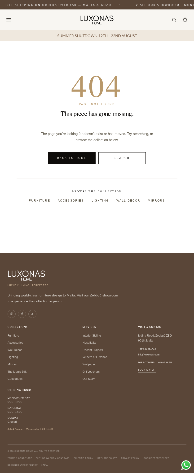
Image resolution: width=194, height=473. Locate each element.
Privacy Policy (130, 458)
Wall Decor (128, 200)
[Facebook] (22, 314)
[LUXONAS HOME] (97, 20)
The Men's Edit (17, 371)
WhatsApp (165, 362)
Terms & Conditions (20, 458)
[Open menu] (9, 20)
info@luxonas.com (148, 354)
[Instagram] (12, 314)
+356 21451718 (147, 348)
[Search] (174, 20)
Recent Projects (93, 350)
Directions (146, 362)
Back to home (72, 157)
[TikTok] (32, 314)
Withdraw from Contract (53, 458)
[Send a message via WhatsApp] (186, 465)
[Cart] (185, 20)
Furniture (39, 200)
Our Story (89, 378)
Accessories (71, 200)
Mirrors (156, 200)
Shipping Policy (83, 458)
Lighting (100, 200)
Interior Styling (92, 335)
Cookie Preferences (156, 458)
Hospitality (89, 342)
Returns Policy (107, 458)
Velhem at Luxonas (95, 357)
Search (122, 157)
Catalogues (15, 378)
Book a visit (147, 370)
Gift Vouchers (91, 371)
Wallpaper (89, 364)
